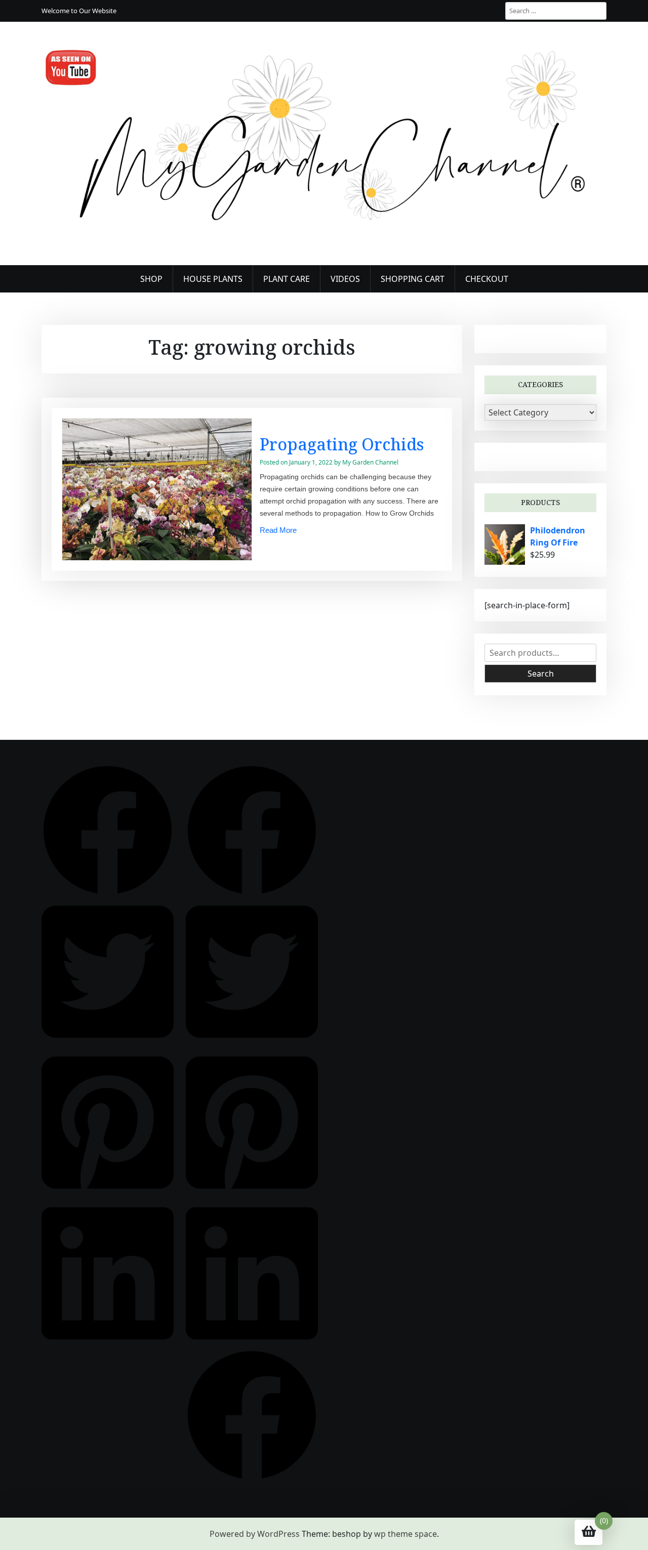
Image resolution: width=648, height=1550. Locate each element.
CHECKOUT (486, 278)
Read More (278, 530)
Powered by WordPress (255, 1533)
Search (541, 673)
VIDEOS (345, 278)
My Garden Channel (370, 462)
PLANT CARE (286, 278)
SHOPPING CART (412, 278)
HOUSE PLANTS (212, 278)
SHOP (151, 278)
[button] (108, 829)
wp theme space (405, 1533)
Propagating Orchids (342, 444)
